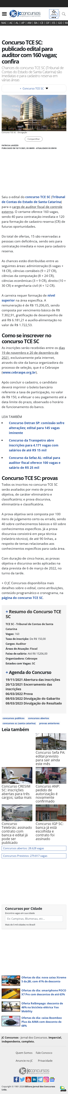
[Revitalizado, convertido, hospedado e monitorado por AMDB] (63, 1088)
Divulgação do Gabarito (33, 698)
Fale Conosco (44, 1053)
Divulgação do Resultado (34, 703)
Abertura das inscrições (33, 679)
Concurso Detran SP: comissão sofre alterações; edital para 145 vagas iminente (36, 428)
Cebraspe (31, 658)
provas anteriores (49, 723)
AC (11, 23)
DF (48, 23)
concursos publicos (13, 718)
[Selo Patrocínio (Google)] (54, 13)
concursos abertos (38, 718)
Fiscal (33, 648)
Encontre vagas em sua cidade (20, 913)
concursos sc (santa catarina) (19, 723)
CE (41, 23)
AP (23, 23)
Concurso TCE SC (32, 88)
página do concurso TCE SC (22, 598)
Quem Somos (24, 1053)
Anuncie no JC (24, 1060)
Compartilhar (34, 139)
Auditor (21, 644)
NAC (4, 23)
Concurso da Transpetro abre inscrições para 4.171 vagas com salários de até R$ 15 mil (33, 445)
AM (29, 23)
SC (33, 663)
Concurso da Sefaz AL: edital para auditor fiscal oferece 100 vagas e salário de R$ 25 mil (34, 462)
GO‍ (60, 23)
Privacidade (45, 1060)
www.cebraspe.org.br (19, 372)
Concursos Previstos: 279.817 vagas (25, 856)
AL (17, 23)
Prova (19, 694)
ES (53, 23)
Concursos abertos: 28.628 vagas (23, 848)
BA (35, 23)
